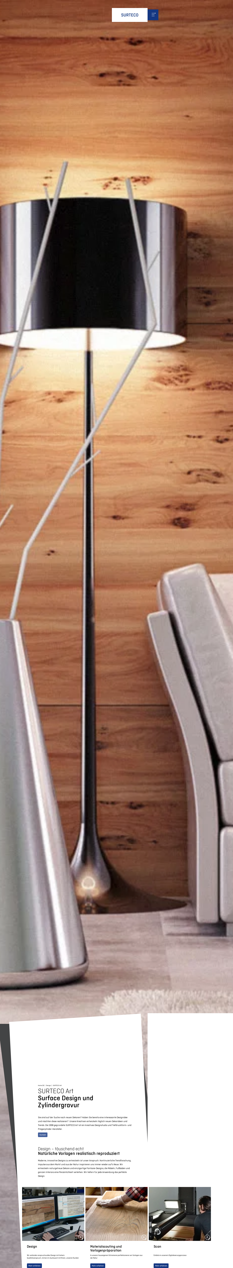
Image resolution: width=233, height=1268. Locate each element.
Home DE (41, 1085)
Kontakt (42, 1135)
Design (48, 1085)
